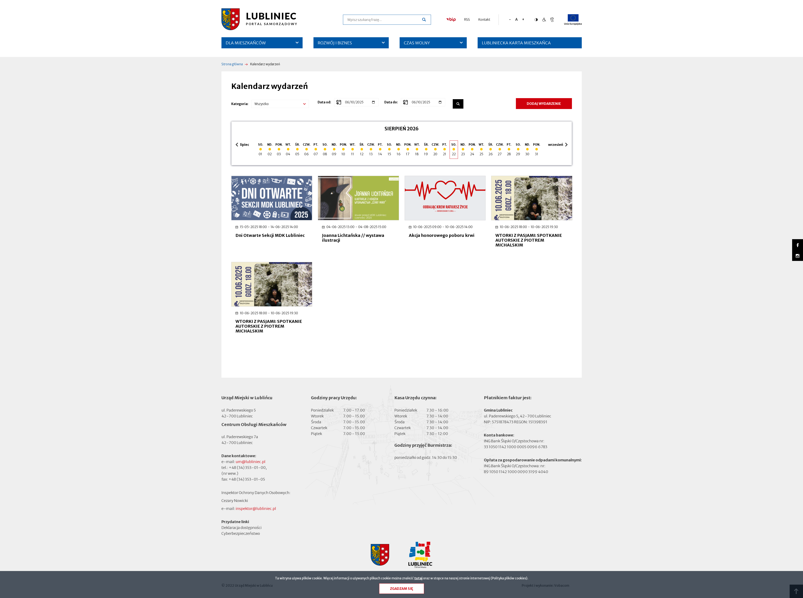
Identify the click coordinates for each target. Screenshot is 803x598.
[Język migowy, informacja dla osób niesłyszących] (544, 19)
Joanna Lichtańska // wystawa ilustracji (353, 238)
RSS (467, 20)
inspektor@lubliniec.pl (256, 508)
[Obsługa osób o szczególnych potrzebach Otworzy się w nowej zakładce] (552, 19)
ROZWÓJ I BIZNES (335, 42)
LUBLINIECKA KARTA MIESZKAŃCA (516, 44)
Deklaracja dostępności (241, 527)
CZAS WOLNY (417, 42)
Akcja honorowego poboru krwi (441, 235)
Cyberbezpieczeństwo (240, 533)
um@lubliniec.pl (250, 461)
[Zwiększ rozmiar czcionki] (523, 20)
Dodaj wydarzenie (544, 103)
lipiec (243, 144)
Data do (390, 102)
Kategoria (239, 104)
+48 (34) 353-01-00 (247, 467)
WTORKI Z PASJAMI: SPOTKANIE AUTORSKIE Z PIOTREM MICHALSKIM (528, 240)
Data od (324, 102)
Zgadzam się (401, 588)
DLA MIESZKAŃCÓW (246, 42)
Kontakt (484, 20)
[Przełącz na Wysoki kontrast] (537, 20)
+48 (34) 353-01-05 (247, 479)
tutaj (418, 578)
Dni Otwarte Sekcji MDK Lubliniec (270, 235)
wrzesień (556, 144)
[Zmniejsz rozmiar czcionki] (510, 20)
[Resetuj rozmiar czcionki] (516, 20)
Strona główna (232, 64)
